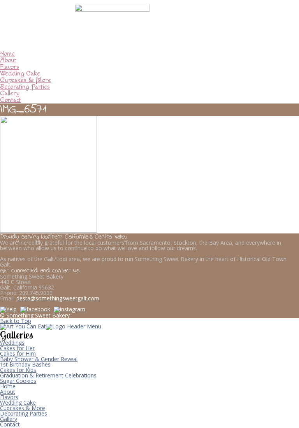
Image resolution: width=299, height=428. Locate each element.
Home (7, 54)
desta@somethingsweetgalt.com (57, 298)
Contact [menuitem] (10, 424)
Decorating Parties (25, 87)
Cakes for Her (17, 348)
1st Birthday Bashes (25, 364)
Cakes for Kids (18, 370)
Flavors (9, 67)
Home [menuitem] (8, 386)
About (8, 60)
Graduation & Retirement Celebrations (48, 375)
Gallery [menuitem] (8, 419)
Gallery (9, 93)
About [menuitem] (7, 391)
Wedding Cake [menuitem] (18, 402)
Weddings (12, 342)
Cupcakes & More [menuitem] (22, 408)
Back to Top (15, 321)
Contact (10, 100)
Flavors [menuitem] (9, 397)
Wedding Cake (20, 73)
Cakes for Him (18, 353)
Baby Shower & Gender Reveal (38, 359)
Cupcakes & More (25, 80)
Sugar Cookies (18, 380)
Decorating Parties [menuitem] (23, 413)
